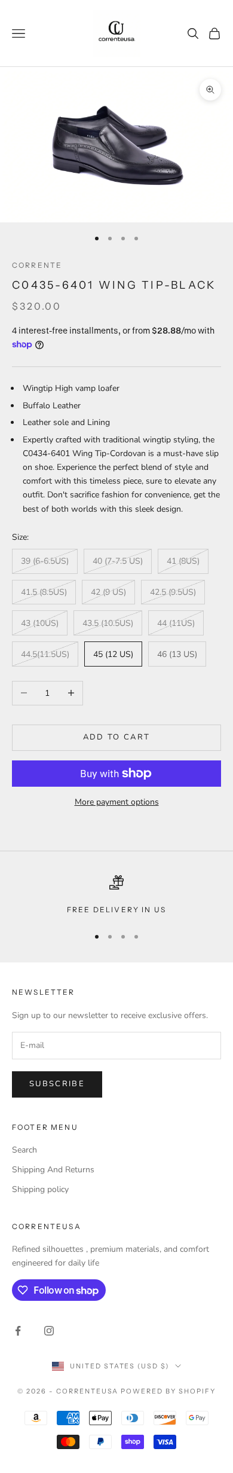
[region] (116, 895)
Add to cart (117, 737)
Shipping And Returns (53, 1169)
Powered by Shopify (168, 1391)
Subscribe (57, 1083)
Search (24, 1150)
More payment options (117, 802)
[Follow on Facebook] (18, 1331)
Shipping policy (40, 1189)
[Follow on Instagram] (49, 1331)
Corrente (37, 265)
